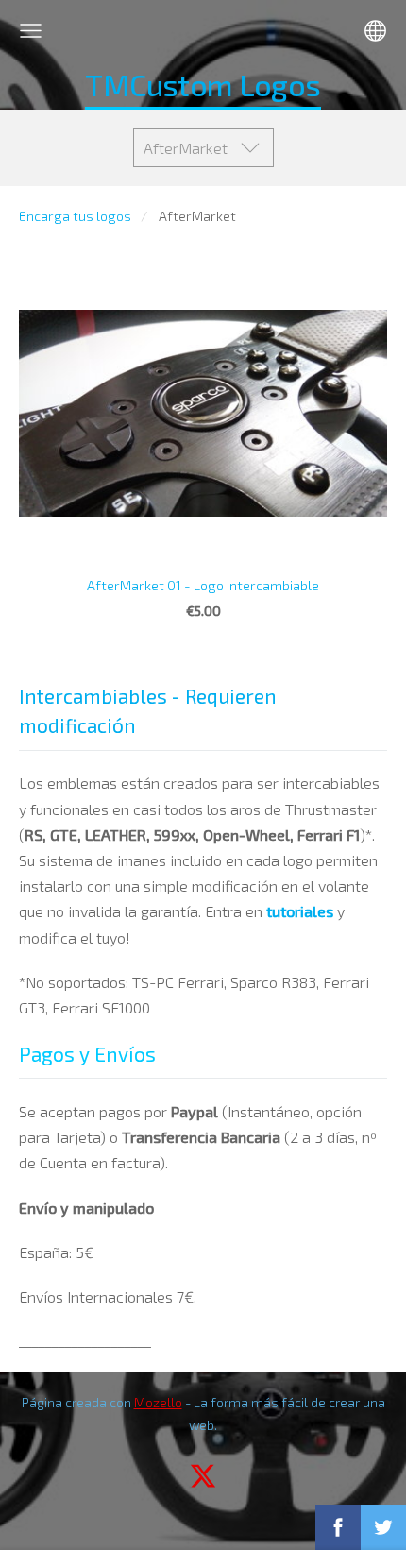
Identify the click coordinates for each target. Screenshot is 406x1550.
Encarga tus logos (75, 216)
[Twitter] (203, 1475)
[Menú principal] (31, 31)
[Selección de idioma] (375, 31)
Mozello (158, 1402)
